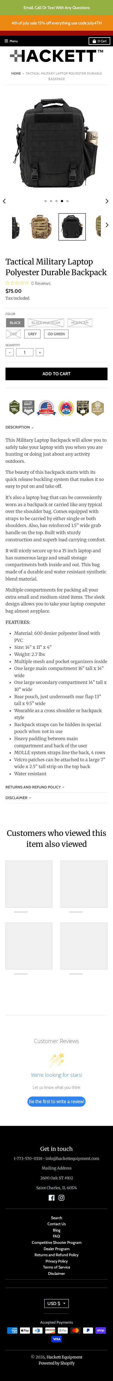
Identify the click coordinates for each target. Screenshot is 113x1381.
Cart (102, 41)
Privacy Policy (57, 1261)
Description (17, 427)
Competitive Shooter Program (56, 1242)
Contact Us (56, 1223)
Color (10, 314)
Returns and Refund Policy (33, 787)
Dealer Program (56, 1248)
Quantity (12, 345)
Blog (56, 1230)
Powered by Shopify (57, 1363)
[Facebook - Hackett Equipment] (51, 1197)
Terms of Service (56, 1267)
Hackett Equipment (64, 1357)
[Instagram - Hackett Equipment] (61, 1197)
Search (56, 1217)
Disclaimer (16, 797)
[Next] (107, 201)
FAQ (56, 1236)
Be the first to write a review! (56, 1101)
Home (16, 73)
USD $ (53, 1303)
